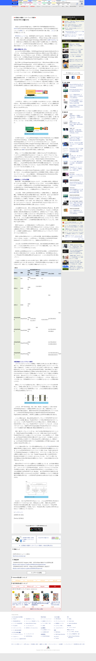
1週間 (76, 19)
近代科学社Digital (46, 636)
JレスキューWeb (59, 625)
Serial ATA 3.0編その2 (43, 537)
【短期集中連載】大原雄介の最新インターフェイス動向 (28, 539)
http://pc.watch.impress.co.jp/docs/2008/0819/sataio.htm (27, 568)
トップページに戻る (36, 572)
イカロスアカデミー (60, 627)
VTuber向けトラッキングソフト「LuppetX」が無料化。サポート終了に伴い (76, 169)
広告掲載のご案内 (34, 644)
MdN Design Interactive (60, 634)
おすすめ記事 (68, 241)
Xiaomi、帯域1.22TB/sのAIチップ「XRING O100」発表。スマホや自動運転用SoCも (76, 204)
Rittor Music (43, 617)
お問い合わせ (26, 644)
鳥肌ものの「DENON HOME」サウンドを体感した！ (75, 46)
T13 (48, 446)
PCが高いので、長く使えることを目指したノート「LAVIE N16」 (75, 157)
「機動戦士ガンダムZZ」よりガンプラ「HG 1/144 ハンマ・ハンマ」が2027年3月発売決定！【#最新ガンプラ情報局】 (73, 237)
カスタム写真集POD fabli (74, 633)
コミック (55, 580)
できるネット (16, 636)
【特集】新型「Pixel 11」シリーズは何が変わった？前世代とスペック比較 (76, 257)
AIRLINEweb (58, 618)
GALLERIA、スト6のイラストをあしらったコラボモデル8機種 (76, 176)
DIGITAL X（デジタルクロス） (32, 627)
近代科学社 (43, 634)
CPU (67, 6)
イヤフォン (17, 580)
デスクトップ (30, 586)
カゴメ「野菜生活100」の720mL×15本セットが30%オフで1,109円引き (76, 96)
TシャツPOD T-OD (46, 623)
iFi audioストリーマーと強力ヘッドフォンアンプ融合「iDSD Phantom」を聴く (76, 51)
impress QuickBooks (73, 623)
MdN (55, 630)
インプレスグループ (68, 644)
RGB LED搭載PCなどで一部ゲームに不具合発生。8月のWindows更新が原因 (76, 191)
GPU (63, 6)
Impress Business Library (31, 623)
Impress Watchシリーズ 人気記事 (73, 218)
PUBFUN (69, 625)
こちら (52, 30)
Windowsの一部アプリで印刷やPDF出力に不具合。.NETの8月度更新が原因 (76, 150)
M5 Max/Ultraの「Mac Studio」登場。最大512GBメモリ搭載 (76, 124)
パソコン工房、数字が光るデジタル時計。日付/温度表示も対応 (76, 163)
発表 (21, 30)
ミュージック (30, 580)
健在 (23, 149)
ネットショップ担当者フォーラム (32, 621)
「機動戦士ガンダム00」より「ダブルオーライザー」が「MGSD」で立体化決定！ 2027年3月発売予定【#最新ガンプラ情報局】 (74, 230)
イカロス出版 (56, 617)
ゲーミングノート (56, 6)
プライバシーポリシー (52, 644)
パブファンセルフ (72, 627)
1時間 (65, 19)
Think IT (14, 618)
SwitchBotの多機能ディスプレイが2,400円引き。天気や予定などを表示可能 (76, 101)
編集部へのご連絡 (43, 644)
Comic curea (71, 621)
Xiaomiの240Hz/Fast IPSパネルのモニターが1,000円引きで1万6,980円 (76, 86)
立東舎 (43, 625)
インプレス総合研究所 (17, 623)
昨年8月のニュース (20, 36)
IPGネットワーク (70, 629)
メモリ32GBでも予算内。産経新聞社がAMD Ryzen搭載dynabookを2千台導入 (76, 66)
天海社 (70, 618)
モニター (38, 6)
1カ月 (81, 19)
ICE (68, 617)
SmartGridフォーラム (30, 618)
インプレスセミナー (30, 625)
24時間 (70, 19)
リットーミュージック (46, 618)
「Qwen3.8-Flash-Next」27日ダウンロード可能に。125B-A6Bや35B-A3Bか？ (76, 139)
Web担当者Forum (16, 621)
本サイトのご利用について (16, 644)
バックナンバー (19, 512)
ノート (17, 586)
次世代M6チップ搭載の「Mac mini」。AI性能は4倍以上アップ (76, 117)
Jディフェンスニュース (60, 621)
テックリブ (56, 636)
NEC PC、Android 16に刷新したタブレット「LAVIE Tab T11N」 (76, 144)
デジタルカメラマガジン (18, 634)
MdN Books (58, 632)
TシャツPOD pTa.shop (73, 631)
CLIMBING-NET (45, 632)
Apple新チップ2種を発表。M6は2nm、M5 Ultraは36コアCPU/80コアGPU (75, 131)
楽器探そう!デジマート (47, 621)
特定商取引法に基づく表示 (79, 644)
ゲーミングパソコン (46, 6)
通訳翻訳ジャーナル (60, 623)
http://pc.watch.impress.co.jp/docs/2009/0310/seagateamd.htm (29, 564)
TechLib (57, 638)
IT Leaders (15, 625)
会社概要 (61, 644)
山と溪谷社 (43, 627)
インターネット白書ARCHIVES (19, 638)
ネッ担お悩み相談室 (17, 630)
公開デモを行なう (52, 40)
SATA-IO (16, 28)
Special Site (68, 41)
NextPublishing (29, 636)
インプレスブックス (30, 633)
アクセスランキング (70, 17)
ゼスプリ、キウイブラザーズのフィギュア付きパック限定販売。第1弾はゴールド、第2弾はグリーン (74, 233)
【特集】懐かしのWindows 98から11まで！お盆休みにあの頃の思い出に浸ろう (76, 268)
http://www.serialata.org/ (19, 556)
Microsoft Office (73, 6)
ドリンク (42, 580)
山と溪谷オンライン (46, 629)
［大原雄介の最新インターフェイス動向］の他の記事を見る (36, 545)
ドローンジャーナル (17, 627)
